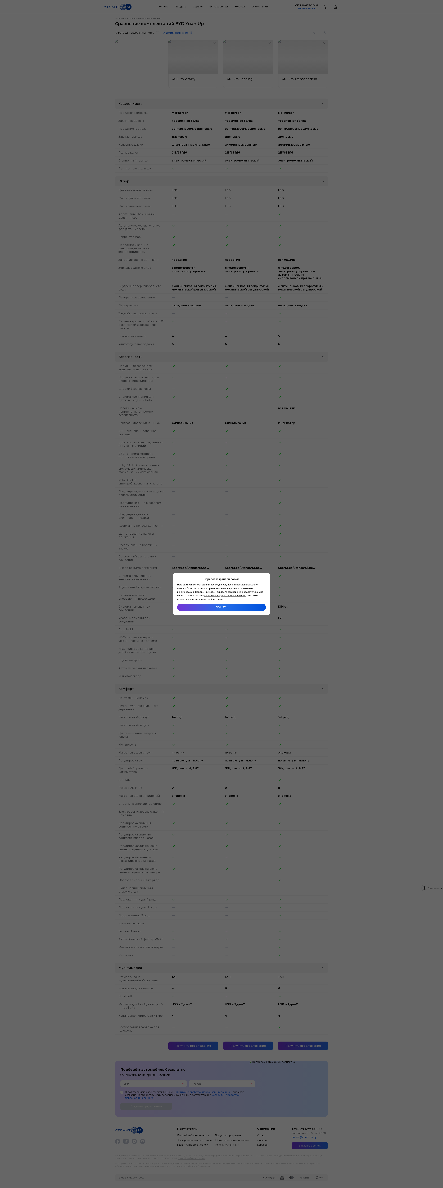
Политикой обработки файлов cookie (225, 595)
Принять (221, 607)
